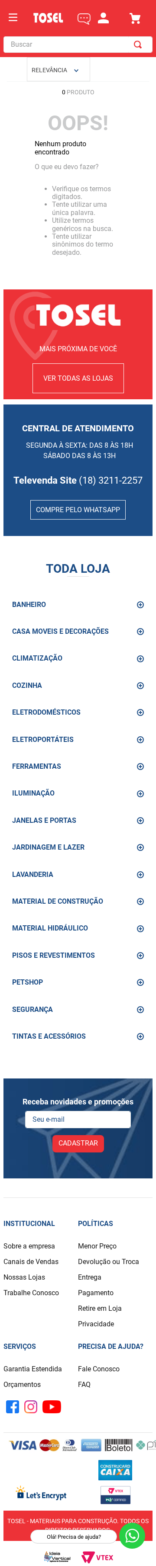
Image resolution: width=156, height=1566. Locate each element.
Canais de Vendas (30, 1262)
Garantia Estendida (32, 1369)
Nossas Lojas (24, 1277)
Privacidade (96, 1324)
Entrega (89, 1277)
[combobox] (78, 44)
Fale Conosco (99, 1369)
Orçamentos (22, 1384)
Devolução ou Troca (108, 1262)
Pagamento (96, 1293)
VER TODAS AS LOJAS (78, 378)
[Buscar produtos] (139, 44)
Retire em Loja (100, 1308)
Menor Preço (97, 1246)
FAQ (84, 1384)
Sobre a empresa (29, 1246)
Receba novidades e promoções (78, 1101)
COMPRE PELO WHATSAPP (78, 510)
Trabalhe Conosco (31, 1293)
